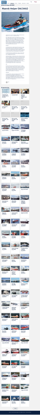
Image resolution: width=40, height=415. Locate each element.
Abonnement (24, 3)
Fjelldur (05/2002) (23, 272)
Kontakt (28, 3)
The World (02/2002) (14, 166)
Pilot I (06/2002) (24, 343)
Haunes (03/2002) (14, 178)
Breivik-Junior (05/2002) (5, 272)
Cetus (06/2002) (5, 343)
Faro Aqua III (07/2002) (14, 367)
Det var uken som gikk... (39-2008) (24, 108)
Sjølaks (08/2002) (23, 402)
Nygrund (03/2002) (4, 213)
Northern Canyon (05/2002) (14, 273)
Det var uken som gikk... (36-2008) (15, 119)
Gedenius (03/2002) (4, 178)
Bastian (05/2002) (14, 261)
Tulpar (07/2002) (24, 390)
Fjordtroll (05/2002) (4, 284)
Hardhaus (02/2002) (4, 154)
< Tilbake (15, 408)
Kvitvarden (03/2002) (4, 190)
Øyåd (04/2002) (24, 213)
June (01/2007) (5, 130)
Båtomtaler (12, 3)
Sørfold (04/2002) (4, 237)
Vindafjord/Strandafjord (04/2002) (24, 249)
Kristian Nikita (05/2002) (24, 308)
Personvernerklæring (28, 412)
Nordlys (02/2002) (4, 166)
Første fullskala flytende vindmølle (24, 119)
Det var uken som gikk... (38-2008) (5, 119)
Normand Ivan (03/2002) (24, 178)
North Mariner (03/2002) (5, 201)
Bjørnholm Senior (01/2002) (24, 142)
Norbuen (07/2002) (23, 379)
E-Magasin (19, 3)
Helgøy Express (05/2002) (5, 296)
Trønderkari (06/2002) (14, 355)
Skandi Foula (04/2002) (14, 225)
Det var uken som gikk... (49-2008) (15, 108)
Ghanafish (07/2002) (23, 367)
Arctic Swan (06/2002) (14, 331)
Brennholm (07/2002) (4, 367)
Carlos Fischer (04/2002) (15, 213)
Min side (16, 3)
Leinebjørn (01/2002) (23, 131)
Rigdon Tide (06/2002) (4, 355)
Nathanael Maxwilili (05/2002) (14, 308)
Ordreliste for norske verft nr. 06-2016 (5, 96)
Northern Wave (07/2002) (5, 390)
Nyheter (8, 3)
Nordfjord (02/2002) (23, 154)
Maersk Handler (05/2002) (24, 284)
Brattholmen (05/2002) (24, 261)
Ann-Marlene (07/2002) (24, 355)
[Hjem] (4, 2)
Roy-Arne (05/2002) (4, 331)
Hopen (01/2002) (15, 130)
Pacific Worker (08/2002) (5, 402)
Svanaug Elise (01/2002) (15, 142)
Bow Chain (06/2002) (23, 331)
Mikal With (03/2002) (14, 201)
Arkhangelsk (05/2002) (4, 261)
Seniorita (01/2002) (4, 142)
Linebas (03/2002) (14, 190)
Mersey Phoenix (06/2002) (15, 343)
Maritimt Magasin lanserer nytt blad (24, 96)
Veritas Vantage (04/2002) (15, 249)
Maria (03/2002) (24, 189)
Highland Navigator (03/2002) (23, 202)
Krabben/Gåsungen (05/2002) (24, 296)
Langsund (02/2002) (14, 154)
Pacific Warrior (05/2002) (15, 320)
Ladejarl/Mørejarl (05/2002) (5, 308)
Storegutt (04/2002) (14, 237)
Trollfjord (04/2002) (4, 249)
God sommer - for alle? (5, 107)
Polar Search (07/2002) (14, 390)
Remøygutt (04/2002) (4, 225)
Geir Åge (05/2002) (14, 284)
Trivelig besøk (15, 95)
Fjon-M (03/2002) (23, 166)
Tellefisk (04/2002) (23, 237)
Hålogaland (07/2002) (4, 379)
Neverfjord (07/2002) (14, 379)
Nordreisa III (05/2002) (4, 320)
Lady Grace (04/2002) (23, 225)
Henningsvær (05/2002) (14, 296)
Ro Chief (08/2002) (14, 402)
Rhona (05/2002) (24, 319)
